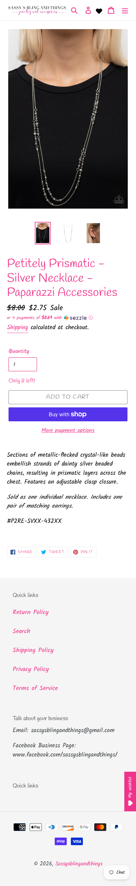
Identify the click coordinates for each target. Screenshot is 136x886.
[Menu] (125, 10)
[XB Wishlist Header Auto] (99, 10)
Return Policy (30, 612)
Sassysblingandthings (78, 864)
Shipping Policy (33, 650)
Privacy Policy (31, 669)
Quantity (19, 351)
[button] (68, 317)
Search (21, 631)
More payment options (68, 430)
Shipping (17, 327)
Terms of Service (35, 688)
